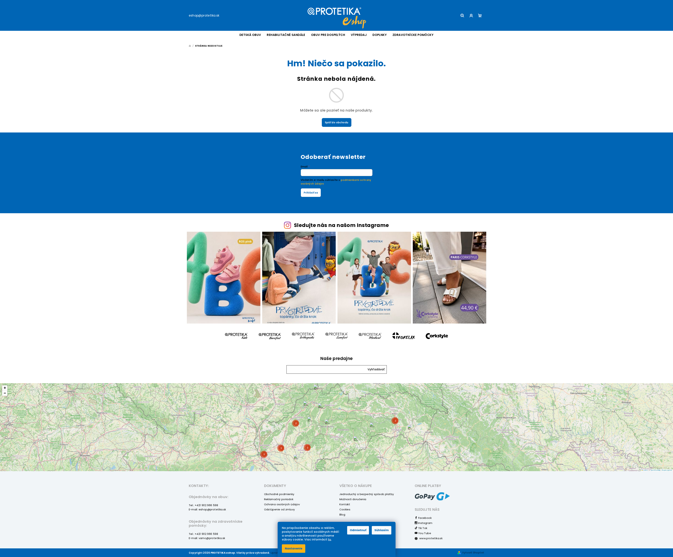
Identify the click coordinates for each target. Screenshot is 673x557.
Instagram (424, 523)
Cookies (344, 509)
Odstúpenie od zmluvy (279, 509)
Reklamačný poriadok (278, 499)
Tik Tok (422, 528)
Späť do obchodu (336, 122)
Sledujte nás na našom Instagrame (341, 225)
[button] (376, 370)
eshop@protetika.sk (204, 15)
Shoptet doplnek (667, 470)
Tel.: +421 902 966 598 (203, 505)
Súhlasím (381, 530)
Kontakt (344, 504)
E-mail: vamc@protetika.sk (207, 538)
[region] (336, 427)
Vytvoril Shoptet (473, 552)
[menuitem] (250, 35)
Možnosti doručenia (352, 499)
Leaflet (645, 470)
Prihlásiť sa (311, 192)
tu (329, 539)
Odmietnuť (358, 530)
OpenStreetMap (655, 470)
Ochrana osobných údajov (282, 504)
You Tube (424, 533)
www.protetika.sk (431, 538)
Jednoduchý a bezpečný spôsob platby (366, 494)
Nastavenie (293, 548)
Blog (342, 514)
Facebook (424, 518)
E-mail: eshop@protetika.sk (207, 509)
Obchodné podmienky (279, 494)
